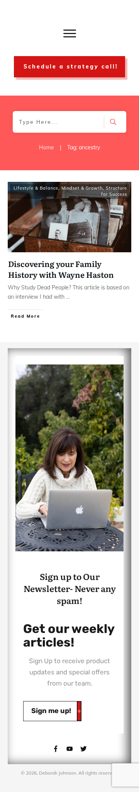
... (68, 296)
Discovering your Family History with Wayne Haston (61, 269)
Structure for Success (114, 191)
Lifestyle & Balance (36, 188)
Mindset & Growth (82, 188)
